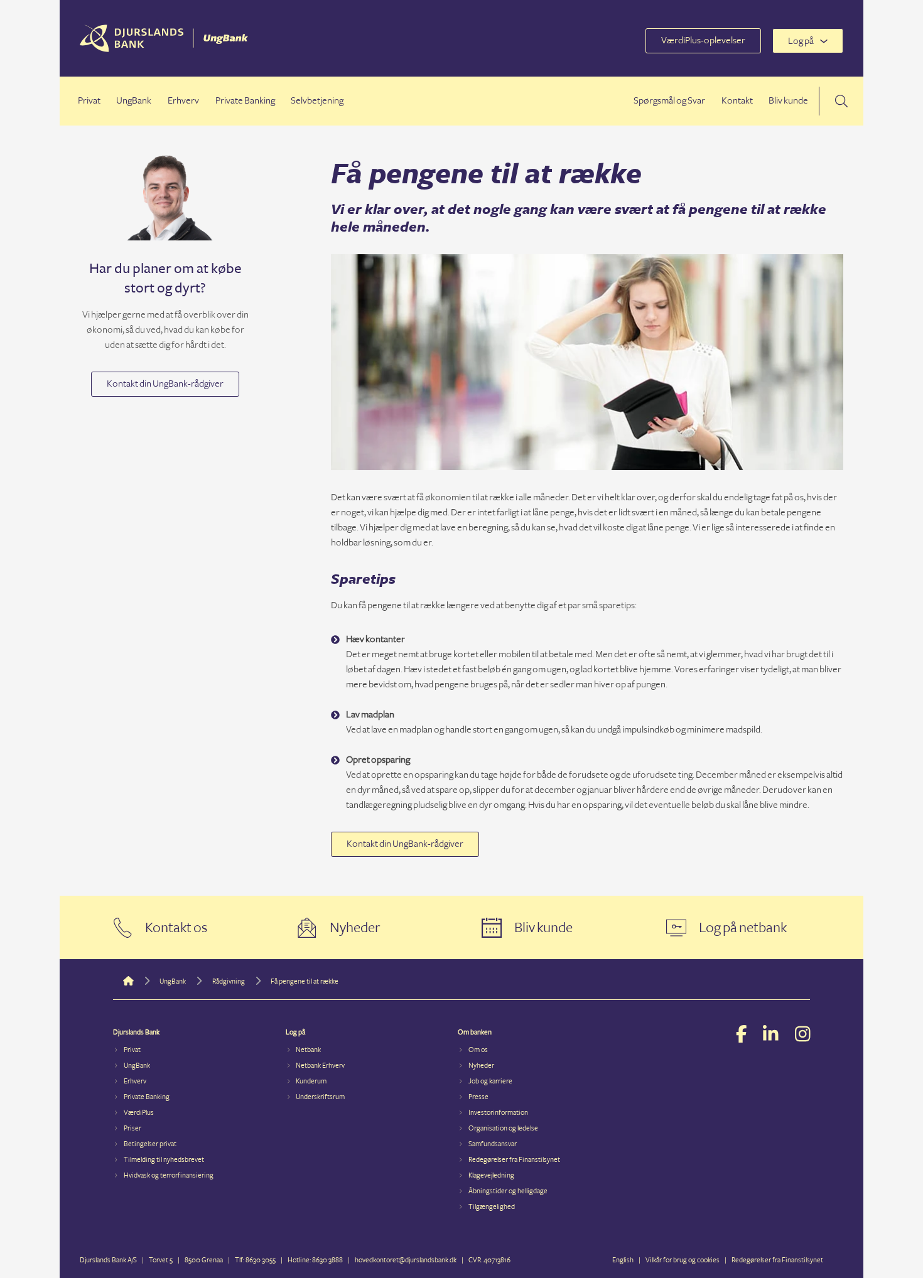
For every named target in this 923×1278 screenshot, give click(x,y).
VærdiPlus (139, 1112)
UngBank (133, 101)
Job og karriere (490, 1081)
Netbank (308, 1050)
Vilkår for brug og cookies (682, 1260)
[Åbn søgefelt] (841, 101)
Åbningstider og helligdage (508, 1191)
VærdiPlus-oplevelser (703, 40)
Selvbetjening (317, 101)
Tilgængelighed (491, 1206)
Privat (89, 101)
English (623, 1260)
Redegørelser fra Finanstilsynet (514, 1159)
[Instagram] (803, 1035)
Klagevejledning (491, 1175)
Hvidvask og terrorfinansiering (168, 1175)
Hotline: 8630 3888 (315, 1260)
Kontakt (737, 101)
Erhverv (183, 101)
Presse (478, 1097)
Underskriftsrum (320, 1097)
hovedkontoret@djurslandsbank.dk (405, 1260)
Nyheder (355, 928)
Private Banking (245, 101)
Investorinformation (498, 1112)
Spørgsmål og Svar (669, 101)
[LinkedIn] (771, 1035)
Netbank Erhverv (320, 1065)
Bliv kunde (788, 101)
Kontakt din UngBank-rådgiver (165, 384)
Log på (801, 41)
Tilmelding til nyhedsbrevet (164, 1159)
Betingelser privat (150, 1144)
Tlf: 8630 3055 (255, 1260)
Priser (132, 1128)
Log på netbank (743, 928)
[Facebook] (741, 1035)
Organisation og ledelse (503, 1128)
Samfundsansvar (492, 1144)
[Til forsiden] (164, 49)
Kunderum (311, 1081)
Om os (478, 1050)
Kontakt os (176, 928)
